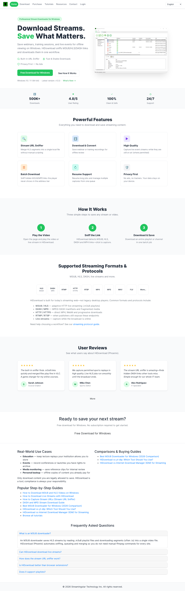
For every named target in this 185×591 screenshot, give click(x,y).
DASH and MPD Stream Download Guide (43, 502)
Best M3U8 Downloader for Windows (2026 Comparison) (52, 505)
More (92, 398)
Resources (61, 4)
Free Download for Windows (35, 72)
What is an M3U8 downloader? (35, 533)
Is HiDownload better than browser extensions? (43, 565)
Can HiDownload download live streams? (40, 552)
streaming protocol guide (86, 324)
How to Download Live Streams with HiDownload (48, 496)
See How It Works (67, 73)
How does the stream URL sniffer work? (39, 558)
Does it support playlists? (32, 571)
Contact (73, 4)
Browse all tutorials (32, 515)
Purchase (37, 4)
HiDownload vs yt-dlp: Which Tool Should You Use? (49, 509)
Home (14, 4)
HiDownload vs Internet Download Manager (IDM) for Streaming (56, 512)
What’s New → (69, 80)
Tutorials (49, 4)
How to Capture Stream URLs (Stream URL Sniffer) (49, 499)
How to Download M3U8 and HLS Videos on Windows (51, 492)
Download (25, 4)
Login (83, 4)
